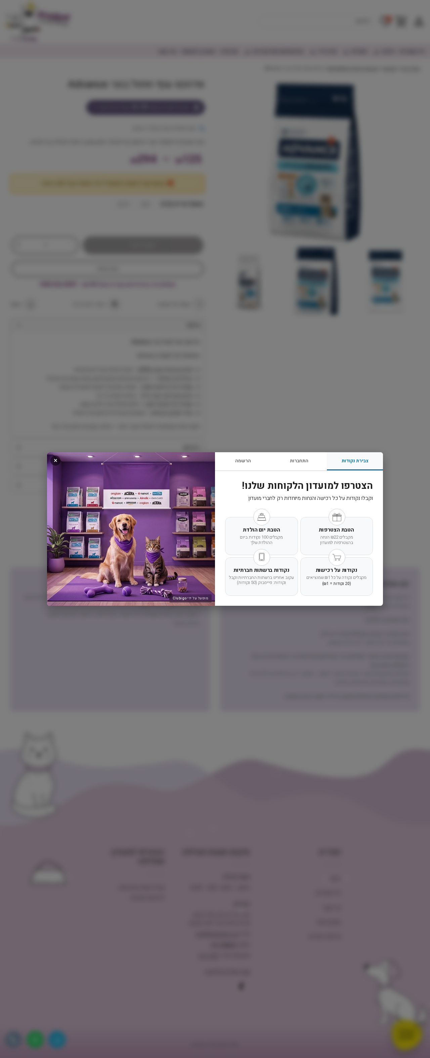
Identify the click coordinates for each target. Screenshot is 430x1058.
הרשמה (243, 460)
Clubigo (180, 598)
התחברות (299, 460)
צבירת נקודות (355, 460)
